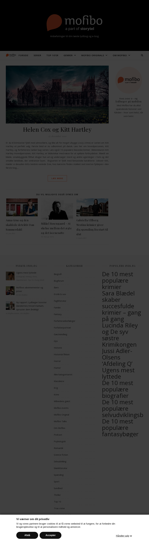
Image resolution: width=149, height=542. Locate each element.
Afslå (27, 535)
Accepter (51, 535)
